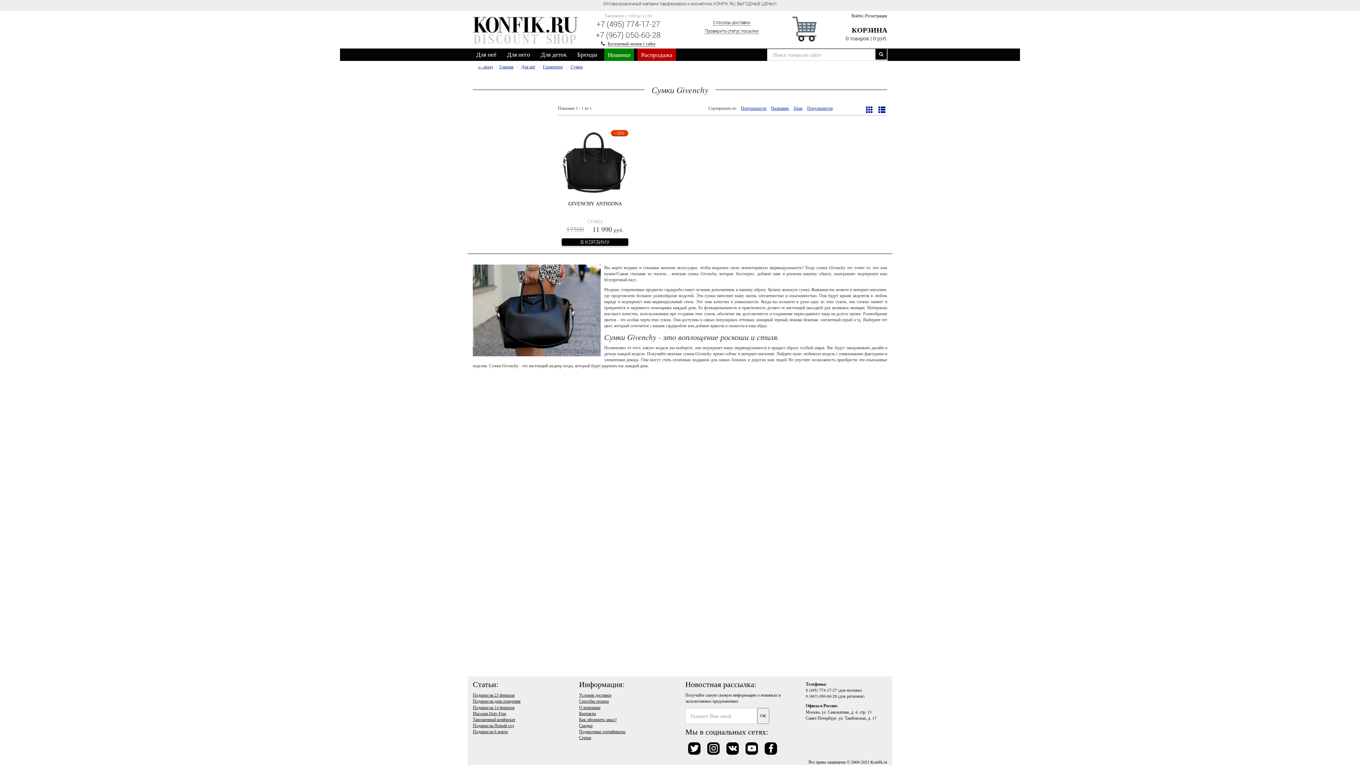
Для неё (486, 54)
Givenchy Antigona (595, 203)
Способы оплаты (594, 701)
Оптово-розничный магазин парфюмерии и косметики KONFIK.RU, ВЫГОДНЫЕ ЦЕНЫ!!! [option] (690, 3)
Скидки (586, 725)
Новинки (619, 55)
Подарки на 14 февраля (494, 707)
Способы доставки (731, 22)
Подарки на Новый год (493, 725)
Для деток (554, 54)
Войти (856, 15)
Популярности (753, 108)
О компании (589, 707)
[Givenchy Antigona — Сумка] (595, 162)
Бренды (587, 54)
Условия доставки (595, 695)
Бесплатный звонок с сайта (631, 43)
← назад (485, 66)
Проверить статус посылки (732, 31)
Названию (780, 108)
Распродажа (657, 55)
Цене (798, 108)
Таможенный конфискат (494, 719)
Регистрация (876, 15)
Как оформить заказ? (598, 719)
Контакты (587, 713)
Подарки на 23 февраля (494, 695)
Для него (518, 54)
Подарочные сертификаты (602, 731)
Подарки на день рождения (497, 701)
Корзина (869, 30)
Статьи (585, 737)
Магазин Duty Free (489, 713)
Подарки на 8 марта (490, 731)
